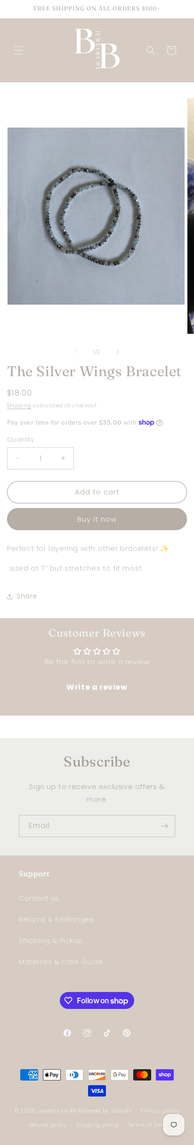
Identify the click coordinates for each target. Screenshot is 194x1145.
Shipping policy (98, 1125)
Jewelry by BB (57, 1110)
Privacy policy (160, 1110)
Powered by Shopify (105, 1110)
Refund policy (48, 1125)
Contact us (39, 898)
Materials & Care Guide (61, 962)
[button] (18, 50)
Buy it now (97, 519)
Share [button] (26, 596)
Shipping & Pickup (51, 940)
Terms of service (151, 1125)
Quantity (20, 439)
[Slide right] (117, 351)
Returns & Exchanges (56, 919)
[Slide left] (76, 351)
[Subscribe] (164, 826)
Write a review (96, 687)
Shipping (19, 405)
